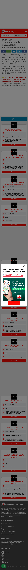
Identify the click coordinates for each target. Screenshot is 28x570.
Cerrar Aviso (14, 303)
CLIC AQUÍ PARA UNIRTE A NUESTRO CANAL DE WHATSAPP (13, 275)
